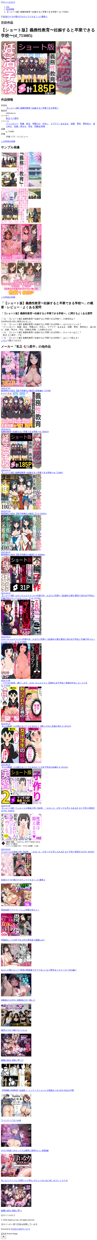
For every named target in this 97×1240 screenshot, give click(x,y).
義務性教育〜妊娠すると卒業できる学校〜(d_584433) (25, 430)
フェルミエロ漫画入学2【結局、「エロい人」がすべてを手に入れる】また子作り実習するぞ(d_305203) (47, 850)
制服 (22, 124)
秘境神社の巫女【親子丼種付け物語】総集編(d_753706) (26, 389)
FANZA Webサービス (20, 1229)
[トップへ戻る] (3, 1237)
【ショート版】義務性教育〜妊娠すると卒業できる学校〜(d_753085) (32, 471)
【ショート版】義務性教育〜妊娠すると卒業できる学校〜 (32, 108)
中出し (45, 124)
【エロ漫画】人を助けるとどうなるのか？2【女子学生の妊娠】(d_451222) (34, 766)
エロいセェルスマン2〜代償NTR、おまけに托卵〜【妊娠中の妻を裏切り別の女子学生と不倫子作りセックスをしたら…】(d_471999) (48, 639)
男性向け (87, 124)
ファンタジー (12, 124)
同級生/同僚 (39, 126)
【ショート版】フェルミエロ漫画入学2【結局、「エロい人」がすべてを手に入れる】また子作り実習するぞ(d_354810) (48, 808)
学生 (30, 126)
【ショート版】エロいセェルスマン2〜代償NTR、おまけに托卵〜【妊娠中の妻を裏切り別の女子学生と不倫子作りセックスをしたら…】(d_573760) (48, 595)
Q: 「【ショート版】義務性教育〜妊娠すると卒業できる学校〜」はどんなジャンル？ (42, 324)
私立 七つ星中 (12, 118)
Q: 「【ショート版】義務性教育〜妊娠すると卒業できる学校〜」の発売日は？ (39, 319)
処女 (28, 124)
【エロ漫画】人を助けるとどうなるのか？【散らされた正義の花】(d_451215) (36, 725)
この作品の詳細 (8, 141)
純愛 (73, 124)
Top (7, 7)
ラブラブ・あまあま (60, 124)
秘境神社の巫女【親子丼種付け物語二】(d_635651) (24, 512)
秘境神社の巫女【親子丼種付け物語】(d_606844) (23, 553)
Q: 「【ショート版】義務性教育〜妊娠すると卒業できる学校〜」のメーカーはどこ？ (42, 332)
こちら (4, 340)
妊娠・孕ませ (20, 126)
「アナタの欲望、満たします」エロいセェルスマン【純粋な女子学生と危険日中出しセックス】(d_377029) (44, 682)
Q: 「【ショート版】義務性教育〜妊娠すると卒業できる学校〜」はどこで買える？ (41, 338)
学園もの (36, 124)
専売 (79, 124)
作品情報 (10, 9)
